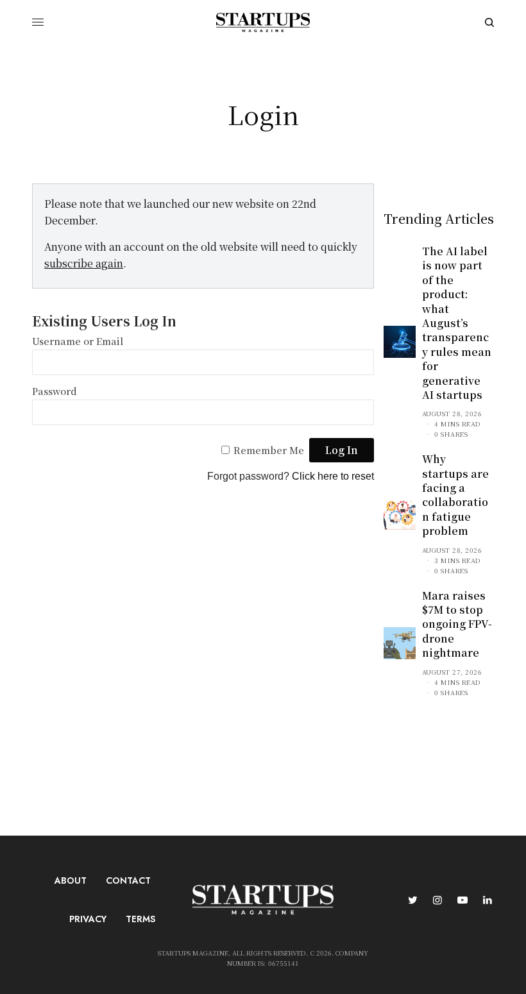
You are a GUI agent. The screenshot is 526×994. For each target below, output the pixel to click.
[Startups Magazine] (263, 22)
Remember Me (268, 450)
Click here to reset (333, 476)
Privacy (87, 919)
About (71, 880)
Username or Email (77, 341)
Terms (140, 919)
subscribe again (83, 263)
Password (54, 391)
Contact (128, 880)
